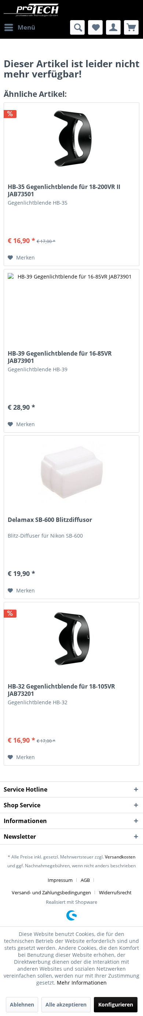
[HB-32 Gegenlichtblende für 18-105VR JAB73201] (71, 639)
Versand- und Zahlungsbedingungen (51, 892)
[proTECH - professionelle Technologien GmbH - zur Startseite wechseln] (38, 10)
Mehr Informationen (82, 982)
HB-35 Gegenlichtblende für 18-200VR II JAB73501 (64, 190)
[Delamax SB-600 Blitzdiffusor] (71, 472)
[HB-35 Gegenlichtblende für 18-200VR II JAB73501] (71, 139)
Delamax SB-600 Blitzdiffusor (50, 520)
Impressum (60, 880)
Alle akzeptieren (66, 1004)
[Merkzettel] (95, 27)
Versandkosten (120, 857)
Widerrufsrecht (115, 892)
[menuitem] (19, 27)
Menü (26, 27)
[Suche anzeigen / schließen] (77, 27)
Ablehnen (22, 1004)
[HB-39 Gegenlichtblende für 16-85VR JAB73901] (71, 306)
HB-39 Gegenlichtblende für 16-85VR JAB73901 (60, 357)
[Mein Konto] (113, 27)
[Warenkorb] (131, 27)
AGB (85, 880)
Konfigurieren (115, 1004)
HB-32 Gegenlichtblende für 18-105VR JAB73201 (61, 690)
